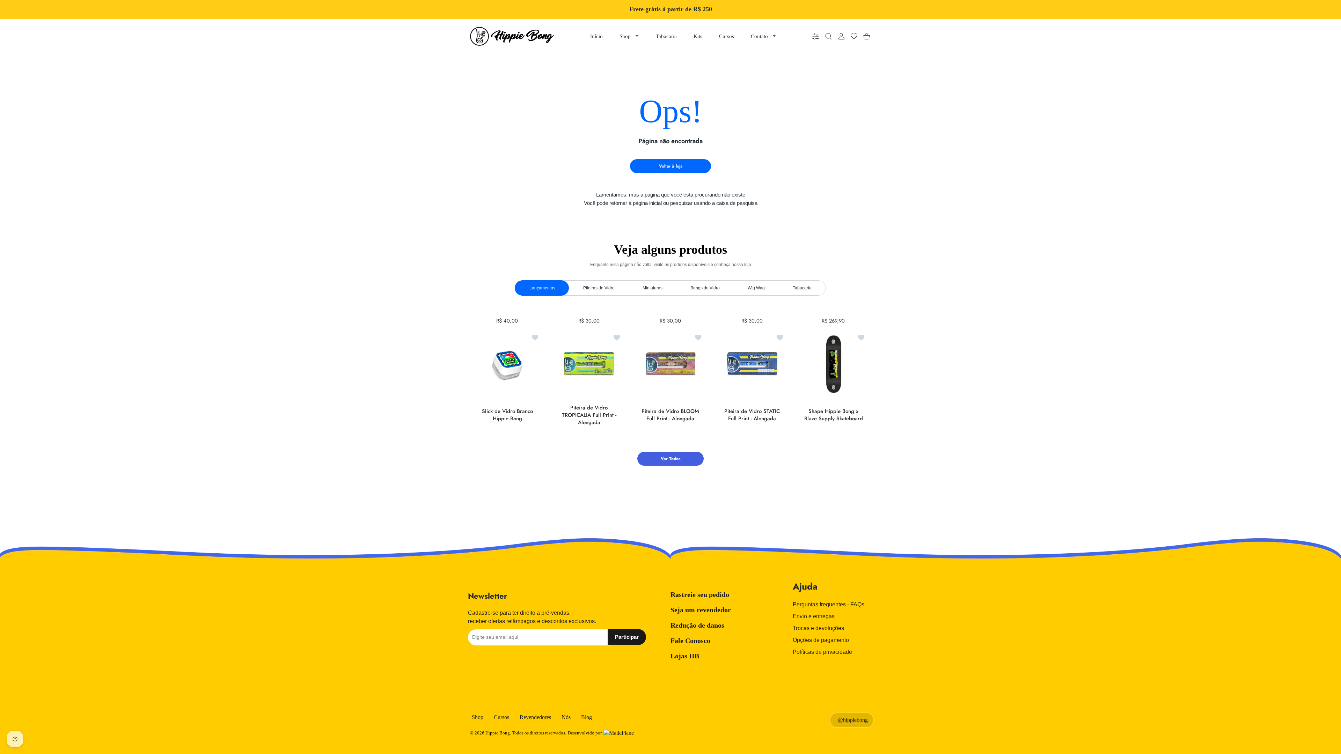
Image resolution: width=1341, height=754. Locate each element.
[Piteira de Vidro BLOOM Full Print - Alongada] (670, 364)
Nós (566, 717)
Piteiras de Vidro (599, 288)
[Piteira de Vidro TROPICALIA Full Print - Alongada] (589, 364)
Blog (586, 717)
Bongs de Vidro (705, 288)
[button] (847, 364)
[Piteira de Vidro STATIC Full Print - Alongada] (752, 364)
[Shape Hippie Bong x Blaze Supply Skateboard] (833, 364)
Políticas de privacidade (822, 652)
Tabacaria (802, 288)
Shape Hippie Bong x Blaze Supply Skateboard (833, 415)
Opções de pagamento (821, 640)
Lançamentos (542, 288)
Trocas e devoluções (818, 628)
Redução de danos (697, 625)
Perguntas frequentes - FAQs (828, 604)
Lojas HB (684, 656)
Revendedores (535, 717)
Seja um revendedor (700, 610)
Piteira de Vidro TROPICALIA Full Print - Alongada (589, 415)
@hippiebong (853, 720)
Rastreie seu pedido (699, 594)
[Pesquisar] (828, 36)
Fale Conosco (690, 640)
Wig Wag (756, 288)
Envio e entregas (814, 616)
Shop (477, 717)
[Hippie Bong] (512, 36)
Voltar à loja (670, 166)
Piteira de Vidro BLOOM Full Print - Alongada (670, 415)
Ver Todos (670, 459)
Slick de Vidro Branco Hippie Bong (507, 415)
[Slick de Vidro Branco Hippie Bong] (507, 364)
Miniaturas (652, 288)
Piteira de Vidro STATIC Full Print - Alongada (752, 415)
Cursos (501, 717)
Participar (627, 637)
